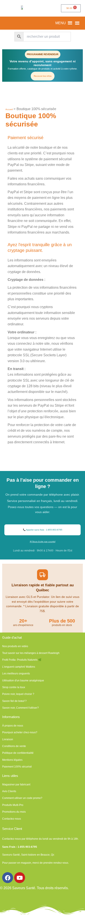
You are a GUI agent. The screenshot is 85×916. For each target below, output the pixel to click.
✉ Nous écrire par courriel (42, 541)
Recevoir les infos (42, 76)
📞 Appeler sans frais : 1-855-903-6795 (42, 530)
